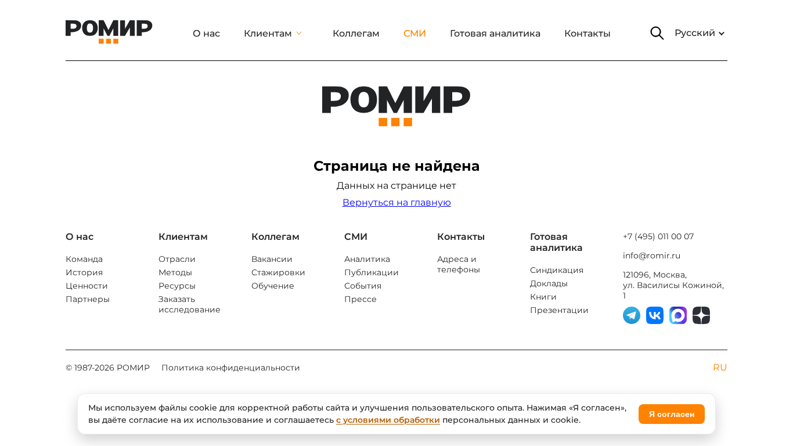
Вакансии (272, 259)
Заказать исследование (189, 304)
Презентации (559, 310)
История (84, 272)
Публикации (371, 272)
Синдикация (556, 270)
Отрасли (177, 259)
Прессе (360, 299)
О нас (206, 33)
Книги (543, 297)
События (362, 285)
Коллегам (356, 33)
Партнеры (88, 299)
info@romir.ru (651, 255)
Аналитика (367, 259)
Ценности (87, 285)
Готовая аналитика (495, 33)
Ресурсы (177, 285)
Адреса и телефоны (458, 264)
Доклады (549, 283)
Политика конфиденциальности (230, 367)
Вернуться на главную (397, 202)
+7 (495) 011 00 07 (658, 236)
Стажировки (278, 272)
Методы (175, 272)
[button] (657, 33)
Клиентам (268, 33)
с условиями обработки (388, 420)
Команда (84, 259)
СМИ (414, 33)
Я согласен (671, 414)
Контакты (587, 33)
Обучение (272, 285)
